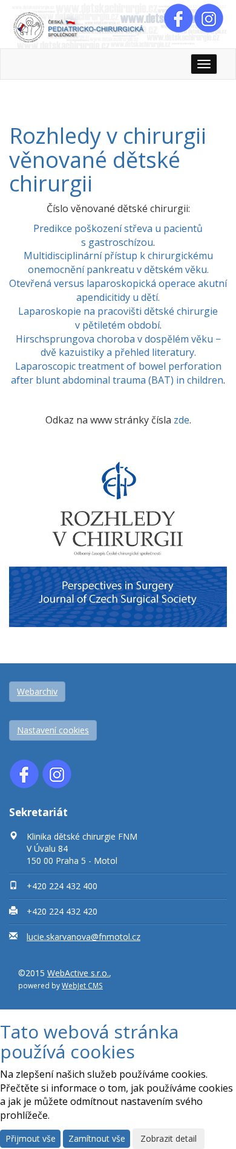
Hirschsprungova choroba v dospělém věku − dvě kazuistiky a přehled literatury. (118, 345)
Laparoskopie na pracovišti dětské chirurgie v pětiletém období (118, 318)
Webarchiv (37, 691)
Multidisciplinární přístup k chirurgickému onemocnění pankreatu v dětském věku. (118, 262)
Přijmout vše (30, 1138)
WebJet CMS (82, 985)
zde (181, 419)
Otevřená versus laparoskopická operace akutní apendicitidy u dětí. (118, 290)
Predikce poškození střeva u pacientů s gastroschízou (118, 235)
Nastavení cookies (53, 730)
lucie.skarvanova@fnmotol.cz (83, 936)
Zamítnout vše (96, 1138)
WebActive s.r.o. (78, 973)
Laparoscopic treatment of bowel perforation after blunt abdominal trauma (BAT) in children (117, 373)
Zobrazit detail (168, 1138)
